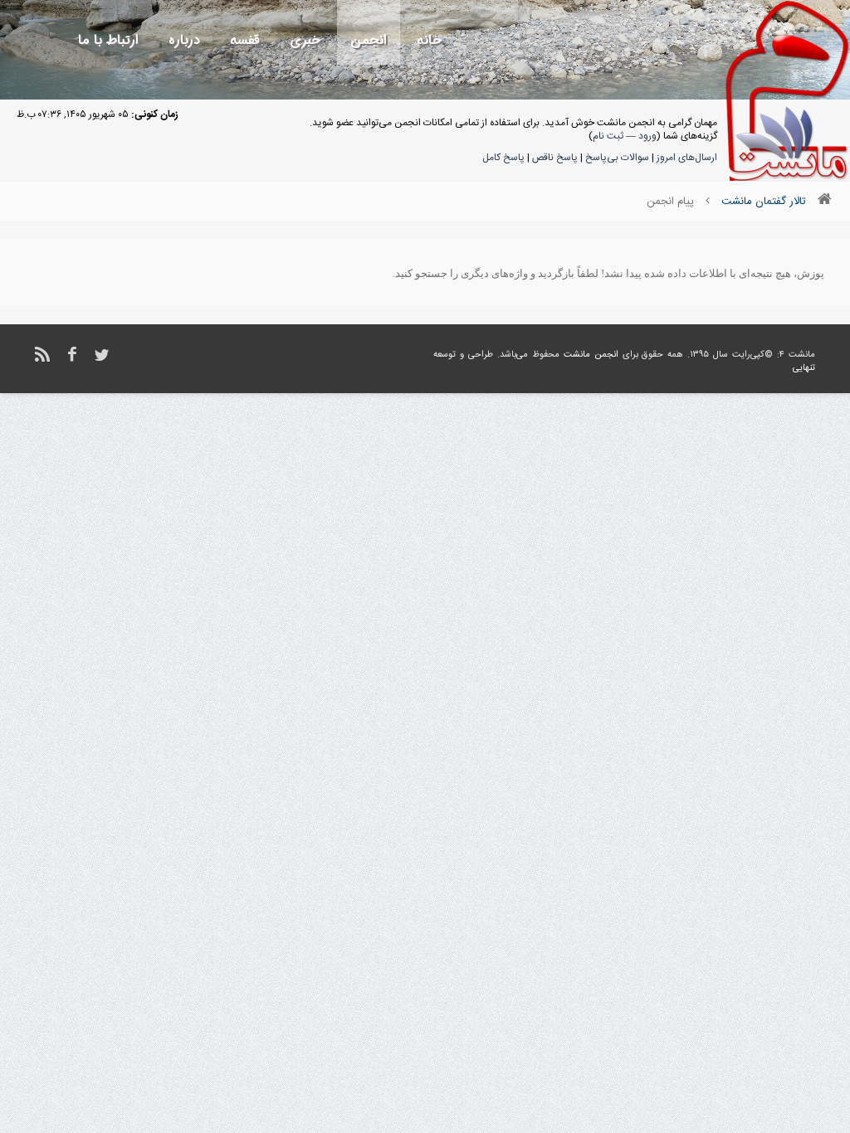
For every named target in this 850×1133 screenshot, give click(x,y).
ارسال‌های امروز (687, 157)
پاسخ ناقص (555, 157)
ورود (647, 136)
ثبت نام (608, 136)
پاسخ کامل (503, 157)
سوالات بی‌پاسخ (617, 157)
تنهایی (804, 368)
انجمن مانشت (591, 355)
